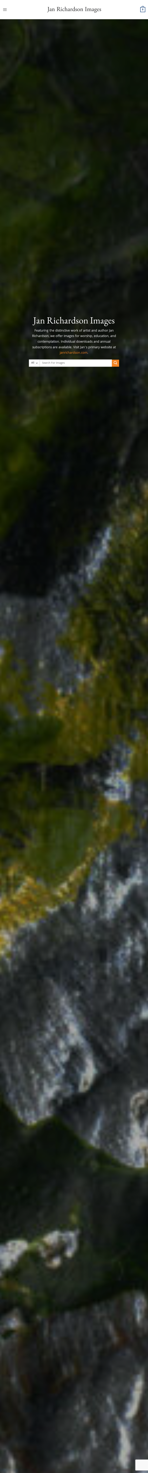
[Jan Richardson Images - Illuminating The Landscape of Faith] (74, 10)
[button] (5, 9)
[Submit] (115, 363)
